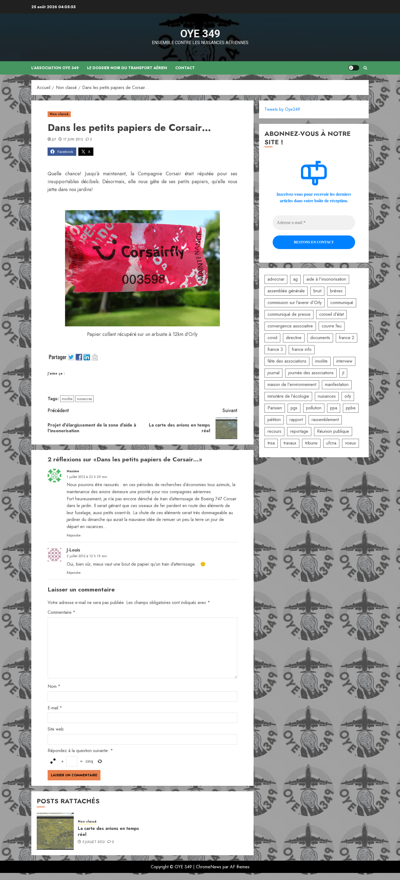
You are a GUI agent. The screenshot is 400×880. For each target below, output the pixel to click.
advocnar (275, 279)
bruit (317, 291)
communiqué (341, 302)
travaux (290, 443)
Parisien (274, 408)
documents (320, 338)
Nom (54, 686)
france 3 (275, 349)
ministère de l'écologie (288, 396)
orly (347, 396)
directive (293, 338)
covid (272, 338)
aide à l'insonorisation (326, 279)
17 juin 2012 (73, 139)
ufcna (331, 443)
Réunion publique (333, 431)
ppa (333, 408)
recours (274, 431)
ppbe (351, 408)
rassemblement (325, 419)
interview (344, 361)
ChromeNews (208, 867)
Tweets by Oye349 (282, 109)
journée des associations (311, 373)
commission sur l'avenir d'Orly (294, 302)
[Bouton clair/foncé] (353, 67)
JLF (54, 139)
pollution (313, 408)
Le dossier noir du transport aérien (127, 67)
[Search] (365, 68)
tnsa (271, 443)
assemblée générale (286, 291)
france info (302, 349)
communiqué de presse (288, 314)
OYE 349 (200, 33)
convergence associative (290, 326)
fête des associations (286, 361)
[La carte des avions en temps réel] (55, 831)
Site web (56, 729)
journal (273, 373)
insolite (67, 398)
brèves (336, 291)
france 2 (346, 338)
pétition (274, 419)
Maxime (73, 471)
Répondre (74, 535)
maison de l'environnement (291, 384)
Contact (185, 67)
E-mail (55, 708)
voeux (350, 443)
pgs (294, 408)
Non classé (59, 114)
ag (295, 279)
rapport (296, 419)
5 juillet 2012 (93, 842)
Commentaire (61, 612)
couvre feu (331, 326)
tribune (311, 443)
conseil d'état (331, 314)
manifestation (337, 384)
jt (343, 373)
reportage (299, 431)
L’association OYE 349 (55, 67)
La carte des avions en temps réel (108, 831)
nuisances (84, 398)
